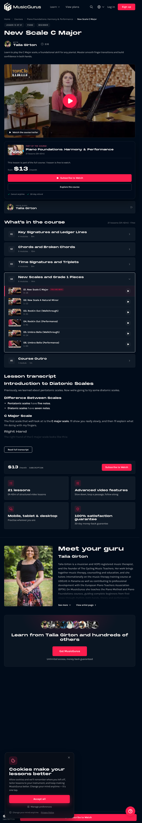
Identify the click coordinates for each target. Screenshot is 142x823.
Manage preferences (41, 806)
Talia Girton (25, 45)
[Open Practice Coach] (130, 811)
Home (7, 19)
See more (63, 605)
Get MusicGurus (69, 651)
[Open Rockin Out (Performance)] (69, 323)
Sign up (126, 6)
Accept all (39, 799)
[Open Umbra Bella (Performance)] (69, 344)
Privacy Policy (47, 812)
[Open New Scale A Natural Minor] (69, 301)
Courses (18, 19)
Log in (111, 6)
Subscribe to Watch (71, 177)
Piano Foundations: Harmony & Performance (50, 19)
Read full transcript (18, 449)
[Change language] (101, 7)
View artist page (85, 605)
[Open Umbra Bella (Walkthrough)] (69, 333)
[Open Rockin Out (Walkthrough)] (69, 312)
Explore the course (69, 187)
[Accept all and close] (69, 757)
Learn (53, 6)
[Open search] (91, 7)
